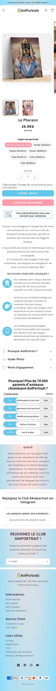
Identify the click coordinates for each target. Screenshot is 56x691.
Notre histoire (13, 599)
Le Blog (9, 640)
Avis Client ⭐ (13, 627)
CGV (8, 648)
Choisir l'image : (28, 193)
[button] (3, 10)
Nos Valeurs (12, 603)
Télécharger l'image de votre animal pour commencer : (27, 186)
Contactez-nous (15, 623)
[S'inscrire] (47, 561)
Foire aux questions (16, 610)
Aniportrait (30, 684)
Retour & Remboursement (20, 655)
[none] (18, 145)
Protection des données (19, 652)
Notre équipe (13, 607)
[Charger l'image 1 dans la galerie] (11, 108)
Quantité (28, 171)
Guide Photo (12, 644)
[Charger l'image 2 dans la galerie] (28, 108)
